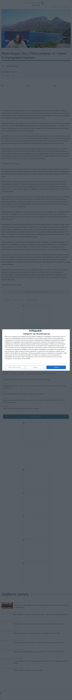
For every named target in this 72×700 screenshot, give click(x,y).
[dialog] (36, 350)
